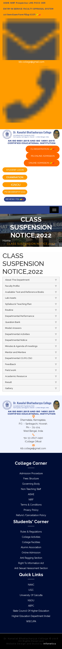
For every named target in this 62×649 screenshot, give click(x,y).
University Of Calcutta (31, 595)
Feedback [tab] (10, 364)
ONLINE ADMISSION (39, 163)
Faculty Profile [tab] (12, 286)
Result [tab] (8, 382)
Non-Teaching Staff (31, 489)
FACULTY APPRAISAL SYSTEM (38, 9)
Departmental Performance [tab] (19, 316)
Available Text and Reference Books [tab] (24, 292)
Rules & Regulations (31, 531)
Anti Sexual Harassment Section (31, 568)
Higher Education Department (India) (31, 616)
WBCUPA (31, 621)
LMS (31, 3)
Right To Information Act (31, 563)
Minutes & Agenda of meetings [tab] (21, 346)
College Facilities (31, 542)
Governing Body (31, 483)
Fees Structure (31, 478)
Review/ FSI (12, 199)
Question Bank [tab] (12, 322)
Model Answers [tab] (13, 328)
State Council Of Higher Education (31, 611)
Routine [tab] (9, 310)
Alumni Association (31, 547)
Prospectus (22, 3)
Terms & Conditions (31, 504)
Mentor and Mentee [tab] (15, 352)
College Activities (31, 537)
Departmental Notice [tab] (16, 340)
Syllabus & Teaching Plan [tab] (18, 304)
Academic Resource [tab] (16, 376)
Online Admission (31, 552)
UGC (31, 590)
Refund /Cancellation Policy (31, 515)
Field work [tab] (10, 370)
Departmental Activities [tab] (17, 334)
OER (43, 3)
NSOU (31, 600)
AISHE (6, 3)
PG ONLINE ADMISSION (43, 156)
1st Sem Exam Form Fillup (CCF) (19, 14)
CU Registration (40, 149)
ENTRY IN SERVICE (12, 9)
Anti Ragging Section (31, 558)
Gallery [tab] (9, 388)
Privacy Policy (31, 510)
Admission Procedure (31, 473)
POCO (37, 3)
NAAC (31, 584)
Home (6, 240)
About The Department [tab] (17, 280)
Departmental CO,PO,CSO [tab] (18, 358)
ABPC (31, 605)
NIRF (12, 3)
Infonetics (49, 643)
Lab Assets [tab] (10, 298)
